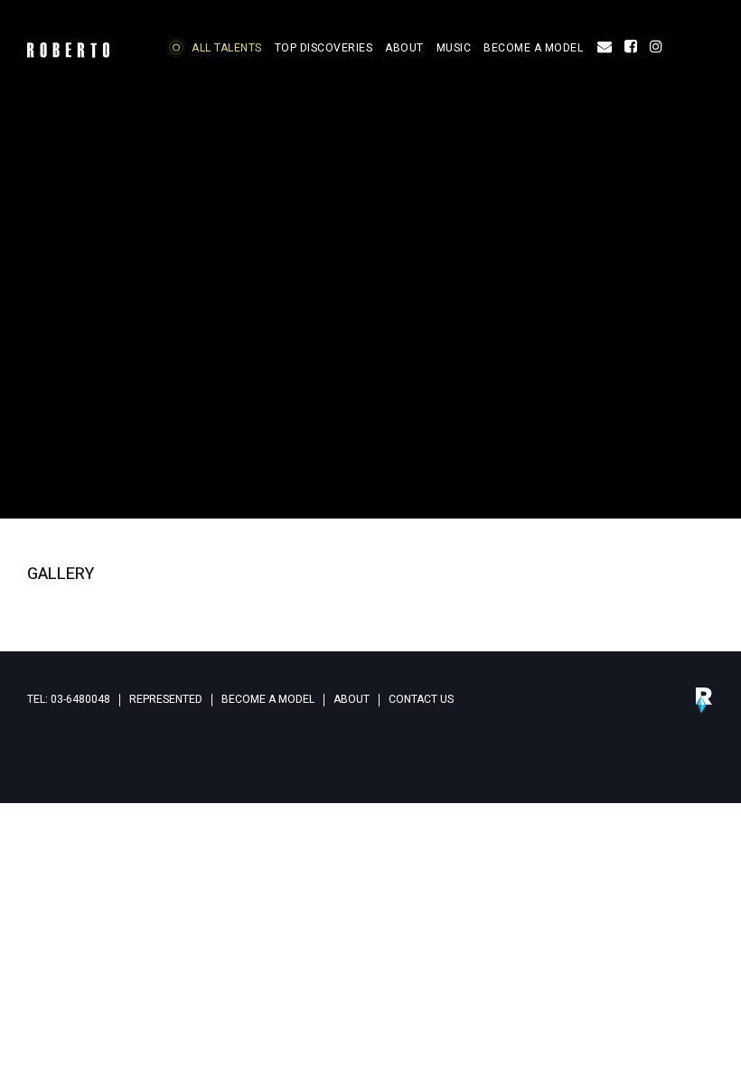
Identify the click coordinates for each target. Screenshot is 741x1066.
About (351, 699)
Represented (165, 699)
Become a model (267, 699)
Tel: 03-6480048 (68, 699)
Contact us (421, 699)
